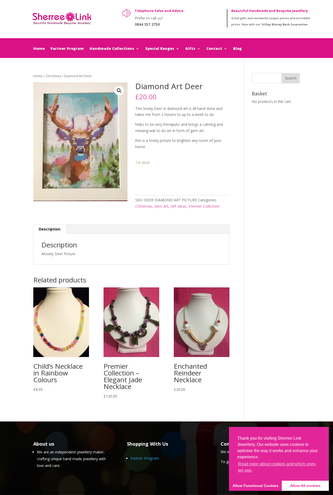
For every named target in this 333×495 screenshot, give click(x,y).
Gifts (190, 49)
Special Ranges (159, 49)
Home (39, 49)
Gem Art (161, 206)
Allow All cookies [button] (305, 486)
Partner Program (67, 49)
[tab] (49, 229)
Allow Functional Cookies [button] (255, 486)
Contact (214, 49)
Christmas (53, 76)
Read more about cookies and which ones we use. (277, 467)
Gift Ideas (178, 206)
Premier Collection (204, 206)
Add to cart (154, 178)
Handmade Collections (111, 49)
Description (49, 229)
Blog (237, 49)
